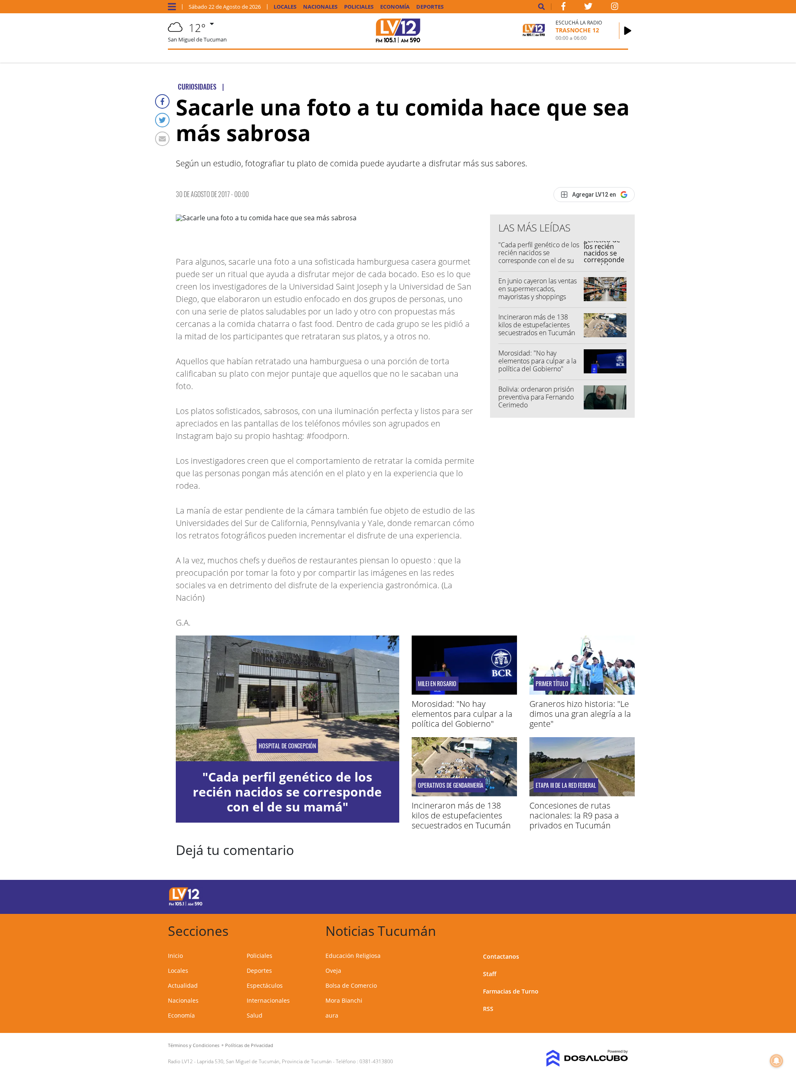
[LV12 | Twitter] (588, 7)
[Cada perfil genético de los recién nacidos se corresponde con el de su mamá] (287, 698)
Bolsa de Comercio (351, 985)
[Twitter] (162, 120)
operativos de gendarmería (450, 785)
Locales (285, 7)
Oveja (333, 970)
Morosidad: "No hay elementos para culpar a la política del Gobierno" (537, 360)
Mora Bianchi (343, 1000)
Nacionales (320, 7)
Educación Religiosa (353, 956)
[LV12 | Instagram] (615, 7)
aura (331, 1015)
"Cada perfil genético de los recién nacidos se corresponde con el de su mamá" (538, 256)
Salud (254, 1015)
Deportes (430, 7)
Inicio (175, 956)
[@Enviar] (162, 139)
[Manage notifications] (776, 1060)
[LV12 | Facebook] (563, 7)
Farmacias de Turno (511, 991)
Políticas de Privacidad (249, 1045)
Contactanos (501, 956)
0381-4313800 (376, 1061)
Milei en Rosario (437, 684)
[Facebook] (162, 101)
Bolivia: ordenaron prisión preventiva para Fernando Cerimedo (536, 397)
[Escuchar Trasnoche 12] (628, 31)
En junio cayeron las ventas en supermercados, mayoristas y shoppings (537, 288)
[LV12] (186, 904)
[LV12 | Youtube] (570, 895)
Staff (489, 974)
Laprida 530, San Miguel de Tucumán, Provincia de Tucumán (264, 1061)
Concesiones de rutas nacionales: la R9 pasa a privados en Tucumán (574, 815)
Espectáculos (265, 985)
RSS (488, 1009)
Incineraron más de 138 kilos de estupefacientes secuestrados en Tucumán (536, 324)
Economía (395, 7)
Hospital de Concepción (287, 746)
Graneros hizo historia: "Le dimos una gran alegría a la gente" (580, 713)
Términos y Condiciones (193, 1045)
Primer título (552, 684)
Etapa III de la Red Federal (566, 785)
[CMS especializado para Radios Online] (575, 1058)
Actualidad (183, 985)
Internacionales (268, 1000)
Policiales (359, 7)
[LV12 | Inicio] (619, 929)
